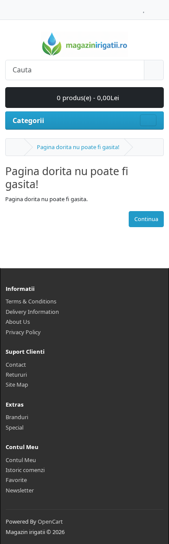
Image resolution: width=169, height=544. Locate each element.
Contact (16, 364)
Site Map (17, 384)
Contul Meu (21, 460)
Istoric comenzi (25, 470)
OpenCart (50, 521)
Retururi (16, 374)
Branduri (17, 417)
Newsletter (20, 490)
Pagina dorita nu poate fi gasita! (78, 147)
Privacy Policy (23, 332)
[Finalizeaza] (161, 7)
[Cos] (152, 7)
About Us (18, 322)
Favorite (16, 480)
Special (14, 427)
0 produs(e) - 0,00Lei (87, 97)
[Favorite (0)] (144, 7)
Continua (146, 219)
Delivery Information (32, 312)
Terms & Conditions (31, 301)
